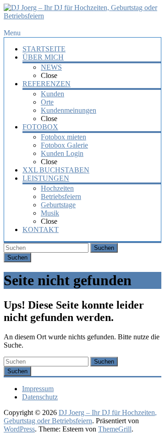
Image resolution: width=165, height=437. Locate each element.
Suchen (104, 247)
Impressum (38, 389)
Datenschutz (40, 397)
